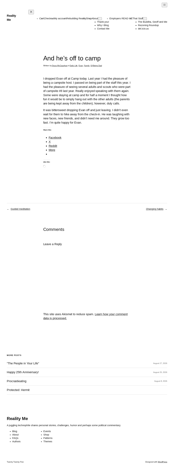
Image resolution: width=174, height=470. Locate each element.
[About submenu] (100, 18)
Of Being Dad (96, 66)
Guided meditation (20, 209)
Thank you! (103, 22)
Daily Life (73, 66)
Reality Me (17, 418)
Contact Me (103, 28)
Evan (81, 66)
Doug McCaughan (60, 66)
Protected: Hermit (18, 390)
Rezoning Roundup (148, 25)
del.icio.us (143, 28)
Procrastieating (16, 381)
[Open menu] (164, 5)
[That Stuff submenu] (145, 18)
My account (60, 18)
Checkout (49, 18)
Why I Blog (103, 25)
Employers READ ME (121, 18)
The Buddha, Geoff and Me (152, 22)
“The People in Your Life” (23, 363)
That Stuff (138, 18)
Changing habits (155, 209)
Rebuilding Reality (76, 18)
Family (86, 66)
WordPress (162, 462)
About (95, 18)
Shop (89, 18)
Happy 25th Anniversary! (23, 372)
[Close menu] (31, 12)
